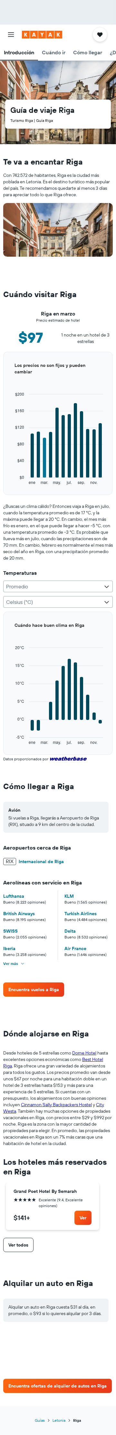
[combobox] (58, 586)
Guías (40, 1420)
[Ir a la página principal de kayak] (42, 34)
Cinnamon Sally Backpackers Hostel (56, 1105)
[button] (11, 34)
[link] (33, 989)
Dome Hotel (84, 1053)
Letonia (59, 1420)
